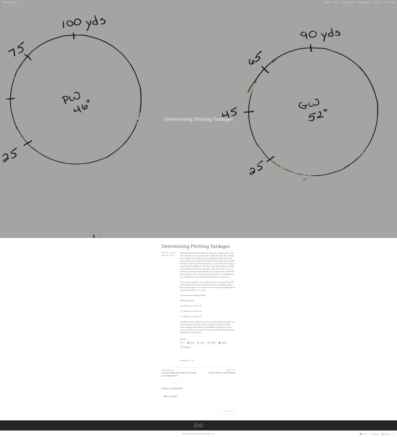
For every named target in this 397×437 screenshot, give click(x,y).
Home (327, 2)
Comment (228, 411)
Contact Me (389, 2)
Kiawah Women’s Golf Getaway (222, 371)
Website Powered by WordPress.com (198, 434)
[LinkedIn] (201, 424)
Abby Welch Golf (10, 2)
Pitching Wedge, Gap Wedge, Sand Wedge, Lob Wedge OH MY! (179, 373)
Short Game (190, 360)
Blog (376, 2)
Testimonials (364, 2)
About (335, 2)
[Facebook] (196, 424)
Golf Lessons (348, 2)
